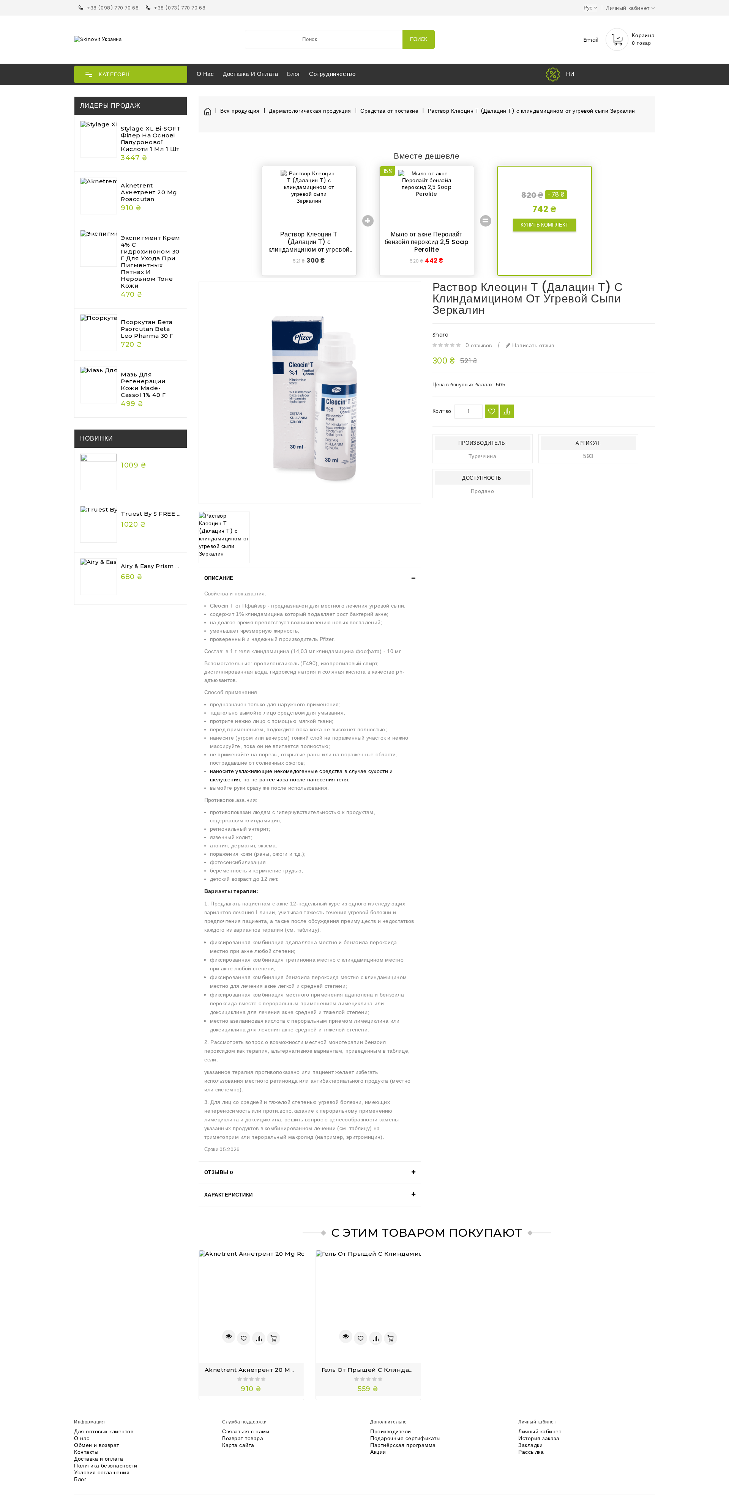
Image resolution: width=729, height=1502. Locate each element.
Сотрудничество (332, 74)
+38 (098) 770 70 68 (113, 7)
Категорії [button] (114, 74)
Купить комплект (544, 224)
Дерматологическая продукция (310, 111)
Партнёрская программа (403, 1445)
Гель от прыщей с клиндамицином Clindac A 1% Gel (408, 1369)
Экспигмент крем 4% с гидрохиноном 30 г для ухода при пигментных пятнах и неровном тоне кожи (150, 261)
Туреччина (483, 456)
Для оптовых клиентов (103, 1431)
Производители (390, 1431)
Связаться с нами (245, 1431)
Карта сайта (238, 1445)
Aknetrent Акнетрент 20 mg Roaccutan (149, 192)
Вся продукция (240, 111)
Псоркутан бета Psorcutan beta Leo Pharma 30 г (147, 328)
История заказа (538, 1438)
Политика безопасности (105, 1465)
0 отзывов (478, 345)
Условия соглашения (101, 1472)
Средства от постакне (389, 111)
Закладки (530, 1445)
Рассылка (531, 1452)
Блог (293, 74)
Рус (588, 7)
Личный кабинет (539, 1431)
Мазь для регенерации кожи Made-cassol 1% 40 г (143, 384)
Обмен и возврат (96, 1445)
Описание (219, 578)
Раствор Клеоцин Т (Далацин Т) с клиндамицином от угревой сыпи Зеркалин (531, 111)
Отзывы (219, 1172)
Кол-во (441, 411)
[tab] (310, 578)
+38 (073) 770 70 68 (179, 7)
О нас (205, 74)
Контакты (86, 1452)
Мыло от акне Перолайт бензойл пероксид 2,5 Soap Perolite (427, 242)
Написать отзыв (532, 345)
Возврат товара (242, 1438)
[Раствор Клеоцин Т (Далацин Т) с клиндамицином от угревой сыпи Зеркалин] (310, 393)
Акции (378, 1452)
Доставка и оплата (250, 74)
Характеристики (228, 1194)
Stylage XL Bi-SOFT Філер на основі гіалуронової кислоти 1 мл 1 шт (151, 139)
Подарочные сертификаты (405, 1438)
